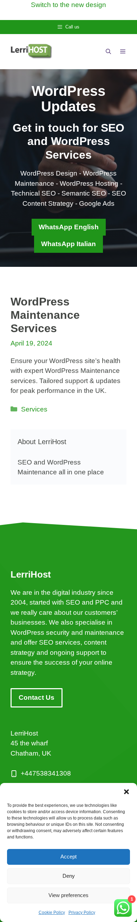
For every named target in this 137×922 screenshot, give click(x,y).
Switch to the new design (68, 4)
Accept (68, 857)
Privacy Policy (81, 912)
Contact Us (36, 697)
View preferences (68, 895)
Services (34, 409)
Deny (69, 876)
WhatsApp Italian (68, 244)
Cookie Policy (52, 912)
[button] (126, 791)
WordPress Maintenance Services (45, 315)
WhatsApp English (69, 227)
